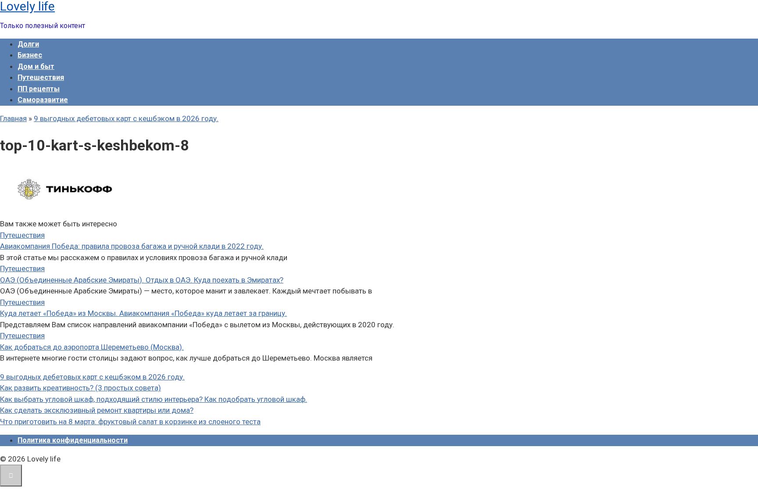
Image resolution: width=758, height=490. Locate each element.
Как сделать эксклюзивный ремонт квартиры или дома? (96, 410)
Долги (28, 44)
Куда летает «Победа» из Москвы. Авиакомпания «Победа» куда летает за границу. (143, 313)
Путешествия (41, 77)
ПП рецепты (39, 89)
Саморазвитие (43, 100)
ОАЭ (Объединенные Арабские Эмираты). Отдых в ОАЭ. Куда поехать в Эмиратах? (141, 279)
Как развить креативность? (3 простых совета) (80, 387)
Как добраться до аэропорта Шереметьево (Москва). (92, 347)
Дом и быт (36, 66)
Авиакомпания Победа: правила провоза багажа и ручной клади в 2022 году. (132, 246)
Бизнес (30, 55)
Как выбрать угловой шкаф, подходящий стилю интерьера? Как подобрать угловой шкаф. (153, 399)
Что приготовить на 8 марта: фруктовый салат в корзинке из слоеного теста (130, 421)
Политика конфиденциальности (73, 440)
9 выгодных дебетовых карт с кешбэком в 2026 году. (92, 376)
